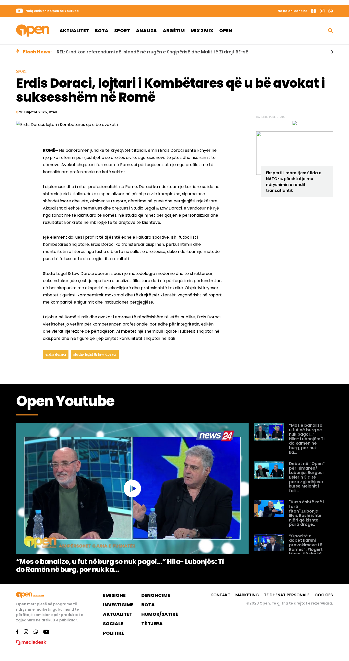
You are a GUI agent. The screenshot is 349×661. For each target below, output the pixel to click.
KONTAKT (220, 595)
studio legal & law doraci (94, 354)
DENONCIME (155, 595)
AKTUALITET (117, 614)
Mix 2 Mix (202, 30)
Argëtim (174, 30)
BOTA (148, 604)
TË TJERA (152, 623)
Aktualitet (74, 30)
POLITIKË (113, 633)
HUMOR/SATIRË (159, 614)
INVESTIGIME (118, 604)
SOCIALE (113, 623)
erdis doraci (55, 354)
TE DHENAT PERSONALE (286, 595)
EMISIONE (114, 595)
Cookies (324, 595)
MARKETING (247, 595)
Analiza (146, 30)
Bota (101, 30)
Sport (122, 30)
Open (225, 30)
